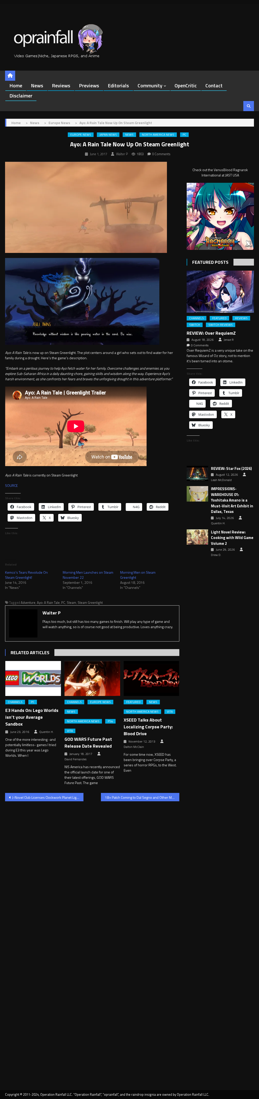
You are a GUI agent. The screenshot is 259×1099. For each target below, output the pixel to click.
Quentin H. (46, 732)
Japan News (108, 134)
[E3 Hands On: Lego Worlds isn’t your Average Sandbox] (33, 678)
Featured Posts (210, 262)
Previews (89, 85)
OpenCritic (186, 85)
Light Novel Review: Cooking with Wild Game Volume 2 (232, 537)
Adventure (28, 602)
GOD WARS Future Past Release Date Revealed (88, 742)
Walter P (122, 153)
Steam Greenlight (90, 602)
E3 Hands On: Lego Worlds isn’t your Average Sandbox (31, 717)
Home (15, 85)
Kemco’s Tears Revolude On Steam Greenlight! (26, 575)
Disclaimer (20, 95)
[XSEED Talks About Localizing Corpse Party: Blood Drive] (151, 678)
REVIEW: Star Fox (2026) (231, 468)
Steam (71, 602)
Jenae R (229, 339)
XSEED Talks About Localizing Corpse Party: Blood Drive (148, 726)
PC (184, 134)
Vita (70, 731)
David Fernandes (75, 759)
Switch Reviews (220, 325)
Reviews (61, 85)
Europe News (80, 134)
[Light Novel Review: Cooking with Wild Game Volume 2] (197, 537)
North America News (158, 134)
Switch (194, 325)
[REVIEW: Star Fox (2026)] (197, 473)
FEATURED (133, 702)
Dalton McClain (134, 747)
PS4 (110, 721)
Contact (214, 85)
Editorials (118, 85)
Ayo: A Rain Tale (48, 602)
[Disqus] (92, 870)
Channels (15, 702)
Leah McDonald (221, 480)
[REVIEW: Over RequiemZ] (220, 292)
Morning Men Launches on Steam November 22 (88, 575)
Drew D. (216, 555)
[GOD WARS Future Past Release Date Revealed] (92, 678)
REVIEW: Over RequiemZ (211, 333)
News (37, 85)
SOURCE (11, 485)
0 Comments (161, 153)
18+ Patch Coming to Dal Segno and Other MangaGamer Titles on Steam (142, 797)
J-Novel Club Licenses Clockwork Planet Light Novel (47, 797)
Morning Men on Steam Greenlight (138, 575)
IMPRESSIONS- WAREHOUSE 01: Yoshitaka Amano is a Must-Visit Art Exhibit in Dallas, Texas (232, 500)
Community (150, 85)
